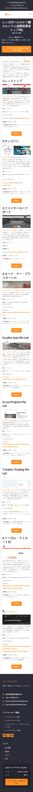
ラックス (5, 420)
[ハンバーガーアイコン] (30, 14)
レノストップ (7, 96)
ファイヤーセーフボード (11, 230)
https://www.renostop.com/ (19, 118)
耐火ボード (19, 37)
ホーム (11, 37)
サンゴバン (6, 157)
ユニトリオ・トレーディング (12, 490)
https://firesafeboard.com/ (18, 252)
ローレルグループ (11, 612)
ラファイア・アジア (9, 352)
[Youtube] (12, 735)
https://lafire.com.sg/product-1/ (14, 379)
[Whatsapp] (8, 735)
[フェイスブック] (4, 735)
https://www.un (15, 512)
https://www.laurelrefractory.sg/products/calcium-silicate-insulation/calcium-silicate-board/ (16, 648)
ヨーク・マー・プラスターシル (13, 290)
